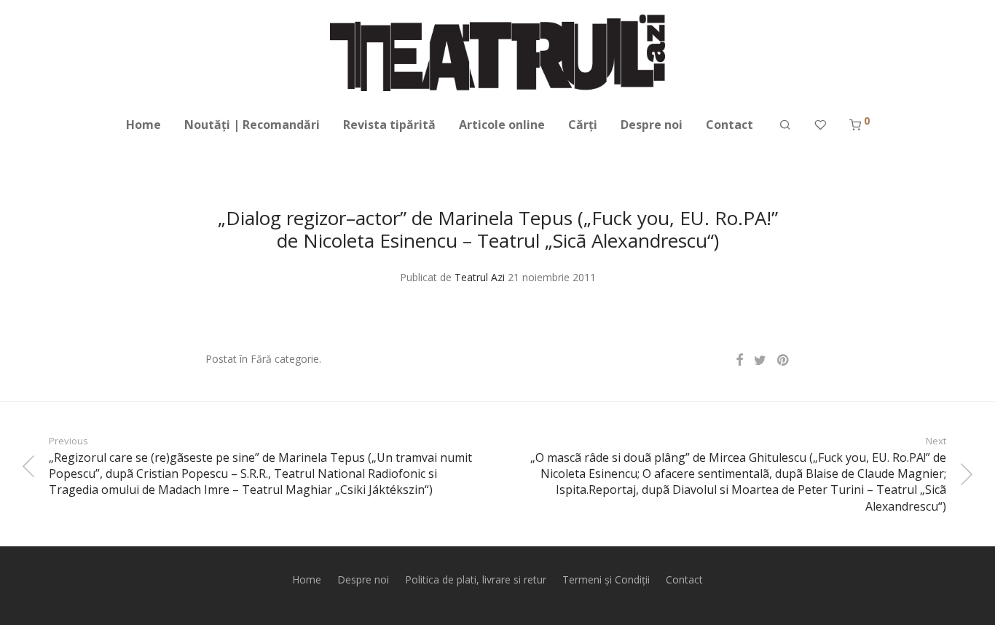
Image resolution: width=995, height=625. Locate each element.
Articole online (502, 125)
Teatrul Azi (480, 277)
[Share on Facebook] (739, 360)
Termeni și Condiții (606, 579)
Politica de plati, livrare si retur (475, 579)
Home (143, 125)
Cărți (582, 125)
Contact (729, 125)
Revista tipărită (389, 125)
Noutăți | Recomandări (252, 125)
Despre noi (652, 125)
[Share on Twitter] (760, 360)
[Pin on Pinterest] (783, 360)
